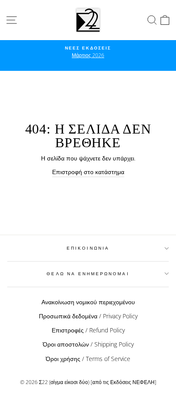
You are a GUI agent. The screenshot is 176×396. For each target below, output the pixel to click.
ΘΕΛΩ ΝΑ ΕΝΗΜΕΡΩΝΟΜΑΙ (88, 274)
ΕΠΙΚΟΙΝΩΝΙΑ (88, 248)
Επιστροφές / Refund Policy (88, 330)
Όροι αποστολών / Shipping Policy (88, 344)
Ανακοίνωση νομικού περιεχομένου (88, 302)
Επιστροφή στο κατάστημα (88, 172)
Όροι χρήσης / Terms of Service (88, 359)
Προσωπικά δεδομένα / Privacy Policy (88, 316)
